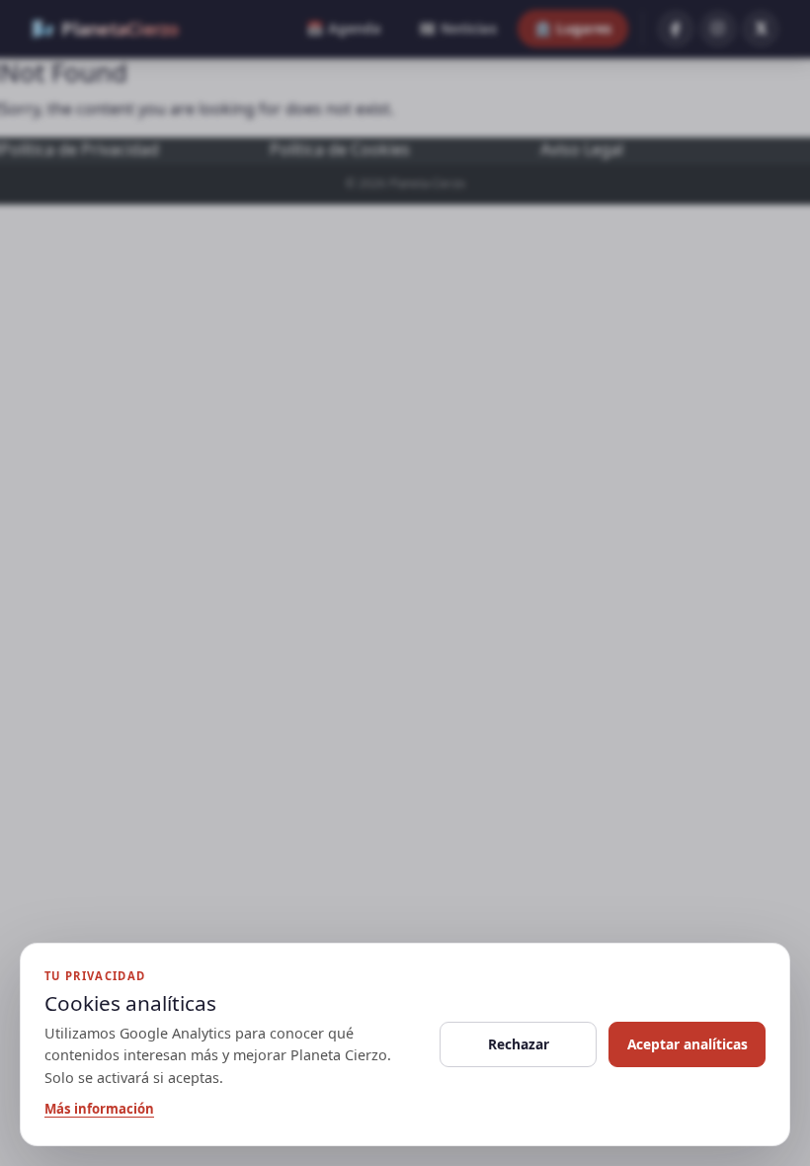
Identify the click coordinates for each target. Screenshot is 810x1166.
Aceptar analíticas (687, 1044)
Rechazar (518, 1044)
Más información (99, 1109)
